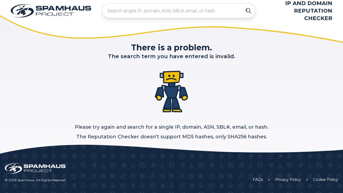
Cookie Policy (325, 179)
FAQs (258, 179)
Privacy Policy (288, 179)
